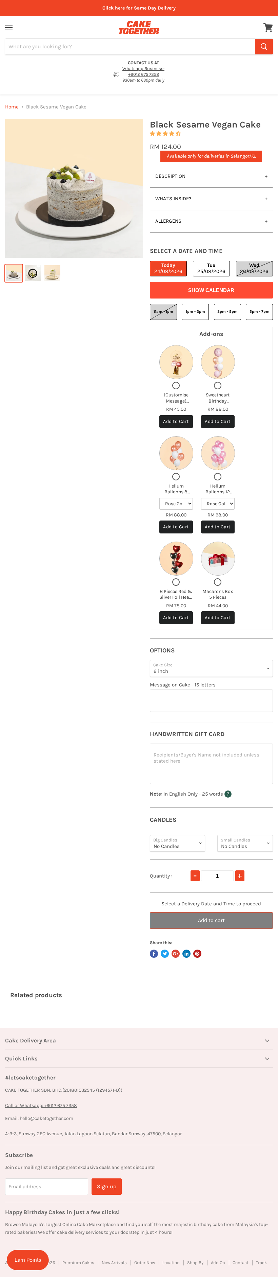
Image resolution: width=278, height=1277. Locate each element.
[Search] (264, 46)
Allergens (168, 221)
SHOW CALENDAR (211, 290)
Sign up (106, 1186)
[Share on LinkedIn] (186, 954)
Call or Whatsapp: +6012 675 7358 (41, 1105)
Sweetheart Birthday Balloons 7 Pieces (218, 404)
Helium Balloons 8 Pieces (175, 492)
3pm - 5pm (227, 311)
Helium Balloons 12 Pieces (217, 492)
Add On (218, 1262)
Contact (241, 1262)
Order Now (144, 1262)
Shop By (195, 1262)
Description (170, 176)
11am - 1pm (163, 311)
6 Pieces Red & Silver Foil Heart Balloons (176, 597)
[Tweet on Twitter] (165, 954)
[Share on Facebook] (154, 954)
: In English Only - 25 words (204, 793)
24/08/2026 (168, 268)
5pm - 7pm (260, 311)
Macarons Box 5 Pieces (217, 594)
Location (171, 1262)
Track (261, 1262)
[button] (166, 134)
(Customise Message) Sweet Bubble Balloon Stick (176, 404)
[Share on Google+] (176, 954)
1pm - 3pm (195, 311)
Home (12, 107)
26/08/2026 (254, 268)
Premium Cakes (78, 1262)
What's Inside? (173, 198)
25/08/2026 (211, 268)
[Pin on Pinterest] (197, 954)
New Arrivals (114, 1262)
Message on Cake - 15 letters (183, 685)
